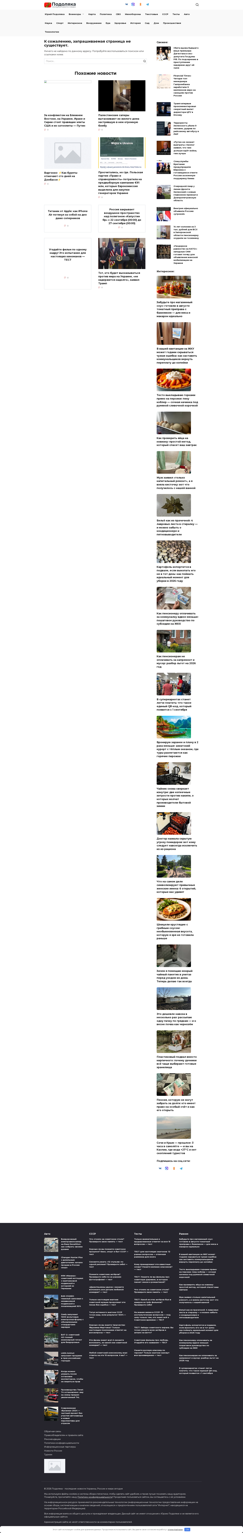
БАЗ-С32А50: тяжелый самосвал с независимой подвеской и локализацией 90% (72, 1301)
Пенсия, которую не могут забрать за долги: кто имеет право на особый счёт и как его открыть (176, 1105)
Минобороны (133, 14)
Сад (147, 23)
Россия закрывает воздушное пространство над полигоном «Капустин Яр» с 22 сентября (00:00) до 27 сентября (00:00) (122, 216)
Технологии (52, 31)
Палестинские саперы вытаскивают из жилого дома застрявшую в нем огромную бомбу (118, 120)
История (135, 23)
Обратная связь (52, 1431)
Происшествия (172, 23)
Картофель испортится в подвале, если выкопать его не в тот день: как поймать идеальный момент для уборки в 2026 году (176, 573)
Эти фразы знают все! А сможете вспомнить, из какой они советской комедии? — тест (108, 1342)
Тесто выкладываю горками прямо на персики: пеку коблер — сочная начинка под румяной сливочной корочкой (177, 400)
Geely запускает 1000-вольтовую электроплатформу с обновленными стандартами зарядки (72, 1320)
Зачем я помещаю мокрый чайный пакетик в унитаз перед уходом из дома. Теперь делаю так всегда (175, 976)
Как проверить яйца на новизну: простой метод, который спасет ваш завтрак (177, 441)
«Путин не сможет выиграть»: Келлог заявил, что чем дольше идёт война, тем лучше (185, 148)
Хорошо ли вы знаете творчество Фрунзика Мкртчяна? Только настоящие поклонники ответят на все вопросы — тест (107, 1329)
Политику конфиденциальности (94, 1497)
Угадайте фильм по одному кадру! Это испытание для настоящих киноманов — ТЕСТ (68, 254)
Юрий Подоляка (55, 14)
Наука (48, 23)
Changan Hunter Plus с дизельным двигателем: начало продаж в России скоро (72, 1262)
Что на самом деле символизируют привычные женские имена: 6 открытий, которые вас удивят (176, 886)
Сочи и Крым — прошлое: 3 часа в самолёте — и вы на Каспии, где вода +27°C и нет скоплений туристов (176, 1148)
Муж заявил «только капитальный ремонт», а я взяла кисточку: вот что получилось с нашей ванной (176, 483)
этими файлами (175, 1529)
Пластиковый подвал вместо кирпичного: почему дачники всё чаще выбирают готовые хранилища (177, 1062)
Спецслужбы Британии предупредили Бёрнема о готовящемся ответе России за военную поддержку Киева (185, 170)
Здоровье (120, 23)
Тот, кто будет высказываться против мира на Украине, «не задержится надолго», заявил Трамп (119, 278)
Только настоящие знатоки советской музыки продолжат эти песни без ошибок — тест (107, 1302)
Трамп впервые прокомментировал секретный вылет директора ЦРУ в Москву (185, 109)
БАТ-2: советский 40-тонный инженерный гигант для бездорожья (71, 1338)
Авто (187, 14)
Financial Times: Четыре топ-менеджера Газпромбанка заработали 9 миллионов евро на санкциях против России (185, 85)
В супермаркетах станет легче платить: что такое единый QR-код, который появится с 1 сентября (174, 704)
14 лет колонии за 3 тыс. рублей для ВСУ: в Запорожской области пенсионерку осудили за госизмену (186, 233)
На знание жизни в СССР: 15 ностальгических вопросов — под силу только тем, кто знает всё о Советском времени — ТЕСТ (152, 1316)
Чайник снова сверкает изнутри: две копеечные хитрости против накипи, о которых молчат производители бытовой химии (175, 797)
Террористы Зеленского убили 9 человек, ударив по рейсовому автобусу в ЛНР (186, 129)
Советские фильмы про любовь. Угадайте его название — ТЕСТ (151, 1341)
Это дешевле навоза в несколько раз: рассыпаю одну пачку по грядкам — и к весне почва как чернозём (176, 1019)
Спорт (60, 23)
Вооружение (94, 23)
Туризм (48, 1454)
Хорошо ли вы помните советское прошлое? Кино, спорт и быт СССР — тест (108, 1251)
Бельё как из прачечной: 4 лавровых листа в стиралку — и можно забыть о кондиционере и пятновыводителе (177, 527)
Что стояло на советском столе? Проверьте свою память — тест (106, 1240)
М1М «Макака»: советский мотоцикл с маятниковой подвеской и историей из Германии (72, 1282)
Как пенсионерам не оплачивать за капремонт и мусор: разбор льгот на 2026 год (176, 661)
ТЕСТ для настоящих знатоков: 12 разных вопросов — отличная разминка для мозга (152, 1254)
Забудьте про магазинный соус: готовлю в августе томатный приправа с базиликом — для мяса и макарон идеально (174, 309)
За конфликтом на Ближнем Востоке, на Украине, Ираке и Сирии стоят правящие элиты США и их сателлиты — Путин (64, 120)
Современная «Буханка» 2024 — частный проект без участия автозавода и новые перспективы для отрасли (72, 1416)
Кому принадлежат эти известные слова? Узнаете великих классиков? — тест (153, 1266)
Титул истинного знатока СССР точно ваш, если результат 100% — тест (107, 1314)
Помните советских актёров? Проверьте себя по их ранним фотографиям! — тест (105, 1277)
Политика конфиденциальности (61, 1443)
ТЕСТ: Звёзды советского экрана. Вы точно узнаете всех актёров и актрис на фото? (153, 1330)
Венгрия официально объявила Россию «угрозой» (186, 211)
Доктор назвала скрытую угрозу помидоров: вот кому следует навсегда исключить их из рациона (177, 844)
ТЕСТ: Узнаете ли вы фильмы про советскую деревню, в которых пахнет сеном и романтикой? (151, 1279)
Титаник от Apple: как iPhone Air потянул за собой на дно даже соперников (68, 215)
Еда (108, 23)
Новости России (53, 1450)
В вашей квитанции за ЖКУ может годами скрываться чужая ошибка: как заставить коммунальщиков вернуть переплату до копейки (177, 355)
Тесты (176, 14)
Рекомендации (52, 1439)
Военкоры (75, 14)
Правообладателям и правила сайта (63, 1435)
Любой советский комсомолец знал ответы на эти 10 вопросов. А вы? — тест (108, 1355)
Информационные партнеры (60, 1447)
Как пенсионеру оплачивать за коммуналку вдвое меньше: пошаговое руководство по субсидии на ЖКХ (177, 618)
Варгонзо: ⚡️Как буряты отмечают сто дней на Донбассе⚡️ (60, 176)
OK (187, 1529)
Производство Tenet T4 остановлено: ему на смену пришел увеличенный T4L (72, 1393)
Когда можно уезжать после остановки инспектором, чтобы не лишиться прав (72, 1376)
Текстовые (151, 14)
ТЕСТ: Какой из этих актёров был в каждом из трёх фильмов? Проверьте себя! (152, 1302)
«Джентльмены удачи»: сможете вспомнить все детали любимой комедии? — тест (106, 1289)
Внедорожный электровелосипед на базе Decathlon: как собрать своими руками (72, 1244)
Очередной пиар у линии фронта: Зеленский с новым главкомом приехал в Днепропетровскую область (186, 193)
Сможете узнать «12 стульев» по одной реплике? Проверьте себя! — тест (108, 1264)
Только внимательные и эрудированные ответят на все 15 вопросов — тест (152, 1241)
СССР (165, 14)
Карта (92, 14)
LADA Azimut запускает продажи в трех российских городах (71, 1357)
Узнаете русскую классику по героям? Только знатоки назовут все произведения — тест (151, 1352)
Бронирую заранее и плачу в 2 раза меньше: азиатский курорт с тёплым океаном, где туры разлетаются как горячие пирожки (178, 749)
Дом (156, 23)
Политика (106, 14)
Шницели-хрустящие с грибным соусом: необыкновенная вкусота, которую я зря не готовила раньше (175, 931)
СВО (118, 14)
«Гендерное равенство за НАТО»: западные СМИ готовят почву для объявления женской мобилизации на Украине (186, 254)
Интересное (75, 23)
